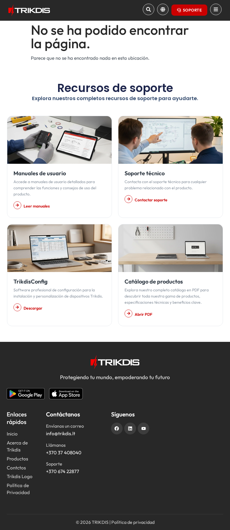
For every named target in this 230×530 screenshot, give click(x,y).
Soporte (54, 464)
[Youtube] (144, 428)
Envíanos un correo (65, 426)
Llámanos (56, 445)
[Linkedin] (130, 428)
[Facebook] (117, 428)
